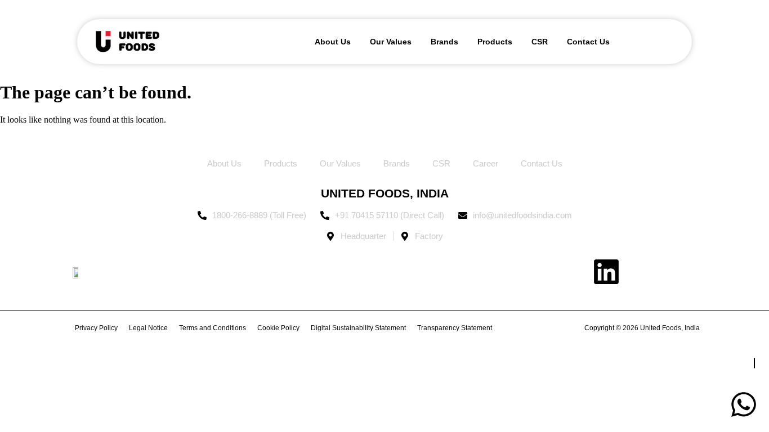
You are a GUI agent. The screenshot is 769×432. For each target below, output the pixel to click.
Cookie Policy (278, 328)
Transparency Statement (454, 328)
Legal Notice (148, 328)
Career (485, 163)
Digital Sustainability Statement (358, 328)
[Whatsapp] (744, 404)
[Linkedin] (606, 272)
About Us (333, 41)
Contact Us (588, 41)
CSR (539, 41)
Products (494, 41)
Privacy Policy (96, 328)
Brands (444, 41)
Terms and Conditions (212, 328)
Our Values (391, 41)
